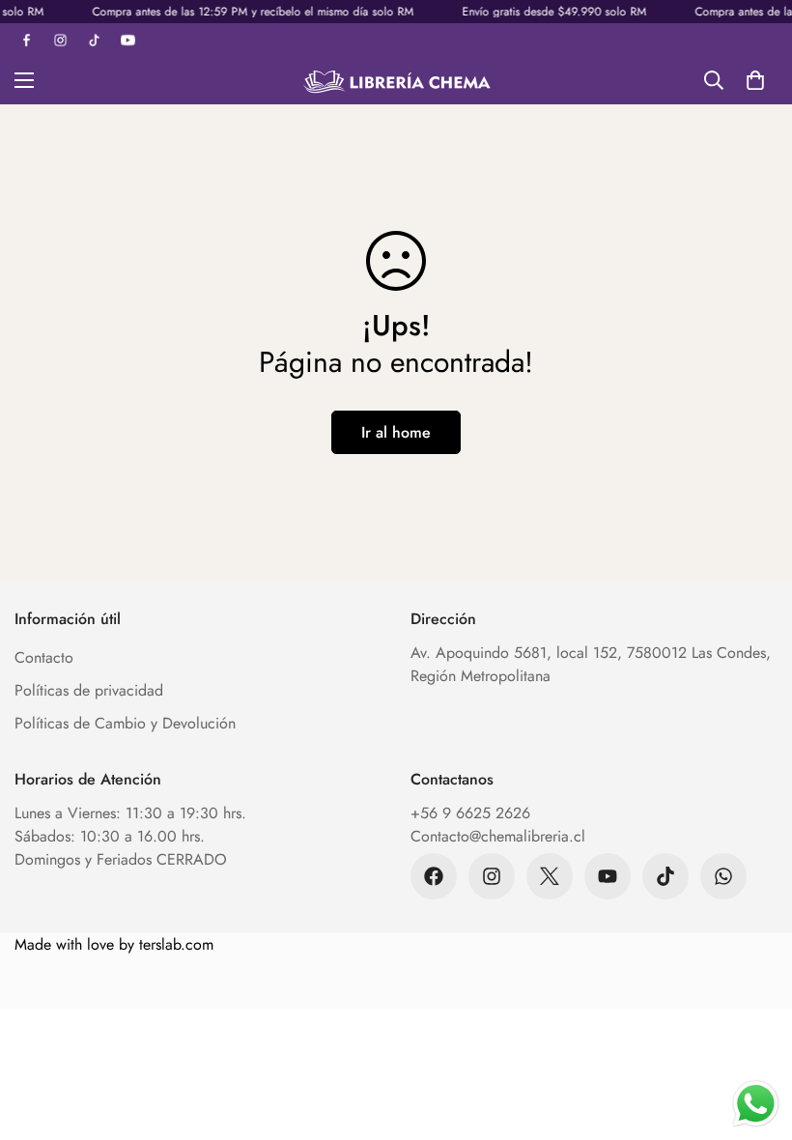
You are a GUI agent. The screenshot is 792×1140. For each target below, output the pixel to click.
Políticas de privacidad (88, 690)
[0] (755, 80)
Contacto (43, 657)
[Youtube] (607, 876)
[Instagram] (491, 876)
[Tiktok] (665, 876)
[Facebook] (433, 876)
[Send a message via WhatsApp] (755, 1103)
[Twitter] (549, 876)
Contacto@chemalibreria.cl (497, 836)
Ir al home (396, 432)
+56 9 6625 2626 (470, 813)
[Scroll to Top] (754, 1034)
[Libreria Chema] (396, 80)
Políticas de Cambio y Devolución (125, 723)
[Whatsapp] (723, 876)
